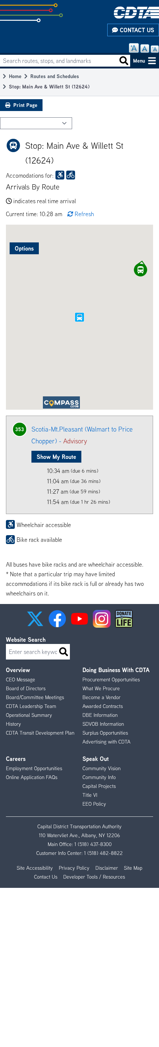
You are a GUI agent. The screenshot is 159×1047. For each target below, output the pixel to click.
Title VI (89, 795)
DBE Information (100, 715)
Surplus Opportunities (105, 732)
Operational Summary (29, 715)
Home (15, 76)
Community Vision (101, 768)
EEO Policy (94, 804)
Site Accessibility (35, 868)
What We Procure (101, 688)
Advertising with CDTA (106, 741)
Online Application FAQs (31, 777)
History (13, 724)
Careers (16, 759)
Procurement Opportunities (111, 679)
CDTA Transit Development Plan (40, 732)
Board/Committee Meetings (35, 697)
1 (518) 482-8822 (103, 853)
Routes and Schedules (54, 76)
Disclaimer (106, 868)
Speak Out (95, 759)
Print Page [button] (25, 104)
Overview (18, 670)
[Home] (136, 12)
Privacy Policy (74, 868)
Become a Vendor (101, 697)
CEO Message (20, 679)
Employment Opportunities (34, 768)
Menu (139, 60)
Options (24, 248)
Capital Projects (99, 786)
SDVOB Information (103, 724)
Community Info (99, 777)
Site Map (133, 868)
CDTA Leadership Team (31, 706)
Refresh (84, 214)
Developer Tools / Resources (94, 876)
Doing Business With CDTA (115, 670)
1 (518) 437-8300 (93, 844)
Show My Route (56, 457)
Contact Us (136, 30)
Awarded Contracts (102, 706)
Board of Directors (25, 688)
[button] (140, 269)
